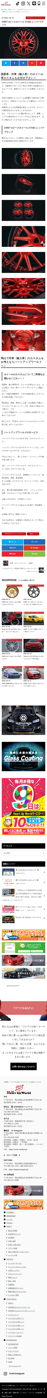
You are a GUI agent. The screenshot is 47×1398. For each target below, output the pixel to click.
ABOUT (9, 1226)
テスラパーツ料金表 (15, 1336)
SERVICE (10, 1259)
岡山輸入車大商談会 (28, 917)
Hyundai (9, 1223)
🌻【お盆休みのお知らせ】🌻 (27, 871)
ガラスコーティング (15, 1274)
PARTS (10, 1303)
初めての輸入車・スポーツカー (18, 1252)
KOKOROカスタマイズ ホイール (15, 534)
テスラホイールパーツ (15, 1332)
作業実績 (11, 1285)
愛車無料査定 (11, 1216)
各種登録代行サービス (15, 1288)
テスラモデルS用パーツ (16, 1329)
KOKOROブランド (14, 1234)
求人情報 (11, 1358)
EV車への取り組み (14, 1245)
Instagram (17, 1131)
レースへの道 (12, 1255)
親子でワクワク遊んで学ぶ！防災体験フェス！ (28, 908)
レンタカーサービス (15, 1263)
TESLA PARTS (11, 1299)
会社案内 (11, 1237)
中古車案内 (10, 1212)
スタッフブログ (13, 1351)
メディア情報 (12, 1348)
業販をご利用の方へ (15, 1355)
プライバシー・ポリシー (27, 1385)
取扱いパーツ (34, 534)
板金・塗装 (12, 1281)
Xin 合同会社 (9, 1175)
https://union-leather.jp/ (18, 1149)
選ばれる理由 (12, 1230)
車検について (12, 1277)
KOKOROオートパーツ (23, 1107)
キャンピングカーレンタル (17, 1267)
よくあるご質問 (13, 1295)
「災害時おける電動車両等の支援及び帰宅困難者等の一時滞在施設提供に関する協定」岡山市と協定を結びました (22, 895)
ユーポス (10, 1219)
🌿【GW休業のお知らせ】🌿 (26, 881)
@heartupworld (13, 986)
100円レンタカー (14, 1270)
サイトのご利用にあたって (10, 1385)
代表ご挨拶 (12, 1241)
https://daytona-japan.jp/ (18, 1169)
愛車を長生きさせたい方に (17, 1291)
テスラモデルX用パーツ (16, 1325)
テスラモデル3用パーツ (16, 1318)
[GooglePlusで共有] (32, 63)
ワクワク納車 (12, 1248)
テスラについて (13, 1315)
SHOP (10, 1362)
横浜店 (6, 1131)
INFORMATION (12, 1340)
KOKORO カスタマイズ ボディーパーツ (21, 1311)
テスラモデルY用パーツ (16, 1322)
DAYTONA (8, 1160)
